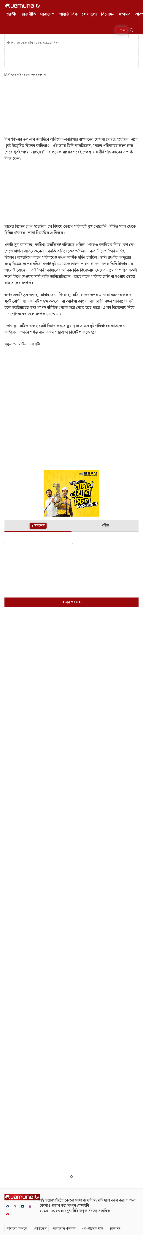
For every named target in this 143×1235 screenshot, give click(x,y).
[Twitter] (15, 1206)
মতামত (125, 14)
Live (121, 30)
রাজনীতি (29, 14)
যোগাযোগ (40, 1228)
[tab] (38, 526)
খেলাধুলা (89, 14)
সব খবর (71, 602)
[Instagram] (30, 1206)
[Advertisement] (71, 106)
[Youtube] (8, 1214)
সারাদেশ (47, 14)
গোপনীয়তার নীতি (92, 1228)
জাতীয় (12, 14)
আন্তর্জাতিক (68, 14)
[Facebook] (7, 1206)
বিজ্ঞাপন (115, 1228)
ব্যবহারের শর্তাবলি (64, 1228)
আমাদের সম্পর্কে (17, 1228)
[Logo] (22, 6)
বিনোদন (108, 14)
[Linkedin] (22, 1206)
